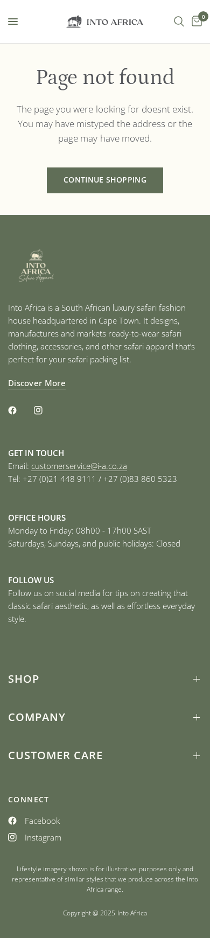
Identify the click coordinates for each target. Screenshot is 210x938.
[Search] (179, 21)
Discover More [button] (37, 383)
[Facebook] (20, 410)
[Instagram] (46, 410)
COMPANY (37, 717)
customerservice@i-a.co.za (79, 465)
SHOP (23, 678)
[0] (195, 21)
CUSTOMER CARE (55, 755)
